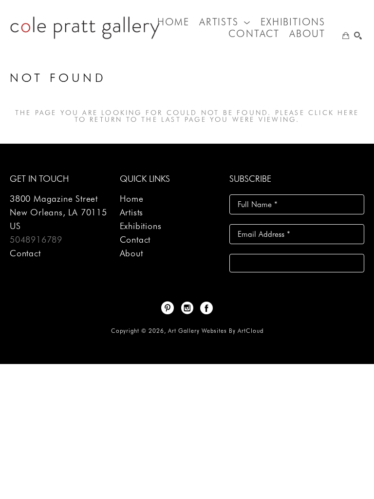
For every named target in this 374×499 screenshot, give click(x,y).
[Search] (358, 35)
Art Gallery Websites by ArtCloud (215, 330)
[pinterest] (167, 308)
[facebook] (206, 308)
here (348, 112)
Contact (25, 253)
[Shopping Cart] (345, 35)
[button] (225, 22)
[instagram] (187, 308)
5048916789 (36, 239)
